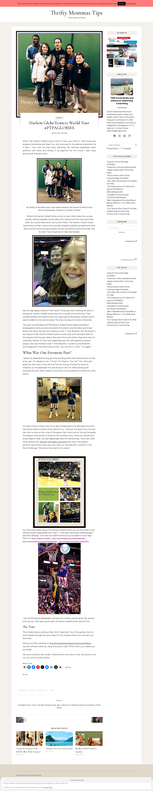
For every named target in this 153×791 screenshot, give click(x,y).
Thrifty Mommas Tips (76, 12)
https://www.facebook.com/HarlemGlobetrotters (69, 538)
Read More (131, 3)
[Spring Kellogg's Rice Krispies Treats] (21, 720)
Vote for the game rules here (53, 442)
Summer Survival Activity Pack (59, 748)
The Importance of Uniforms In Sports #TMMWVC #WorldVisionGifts (121, 189)
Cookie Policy (48, 787)
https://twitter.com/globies (41, 538)
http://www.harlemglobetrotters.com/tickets (70, 643)
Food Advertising (129, 241)
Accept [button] (121, 3)
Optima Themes (35, 775)
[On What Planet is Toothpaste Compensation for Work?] (98, 720)
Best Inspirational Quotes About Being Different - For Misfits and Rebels (121, 203)
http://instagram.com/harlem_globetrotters (74, 541)
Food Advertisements (126, 259)
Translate (127, 148)
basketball (22, 690)
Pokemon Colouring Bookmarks (121, 167)
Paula (65, 133)
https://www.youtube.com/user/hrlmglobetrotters (40, 541)
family (59, 118)
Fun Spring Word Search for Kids (121, 208)
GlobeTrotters (41, 690)
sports (51, 690)
